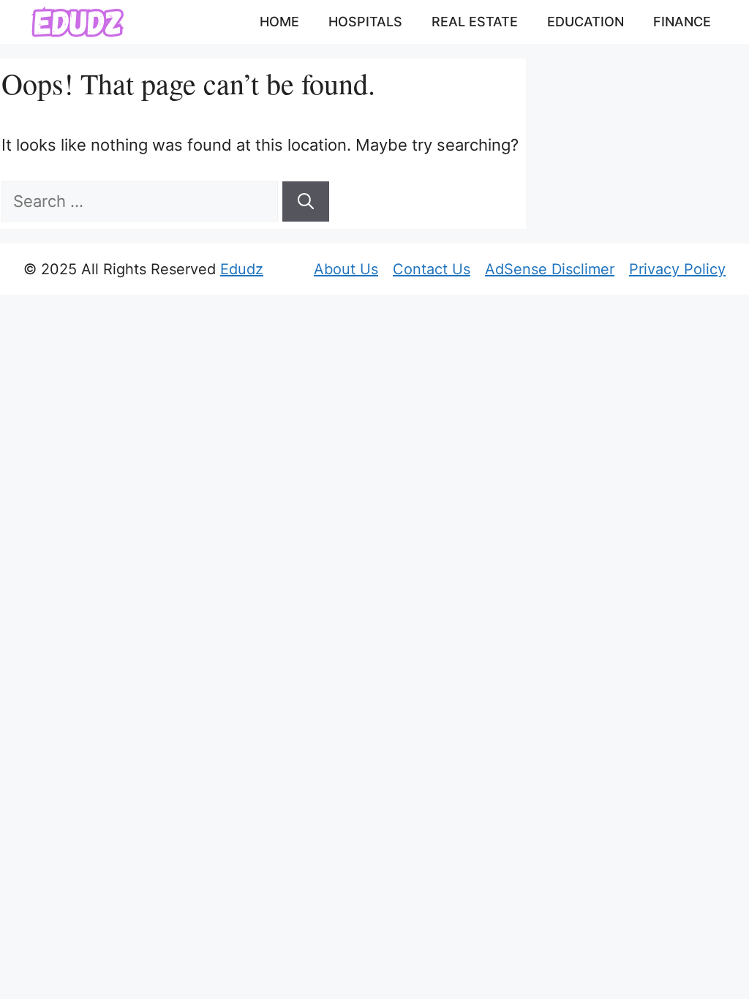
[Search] (305, 201)
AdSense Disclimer (549, 269)
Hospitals (365, 21)
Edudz (241, 269)
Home (279, 21)
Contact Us (431, 269)
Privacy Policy (677, 269)
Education (585, 21)
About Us (346, 269)
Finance (682, 21)
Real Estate (475, 21)
